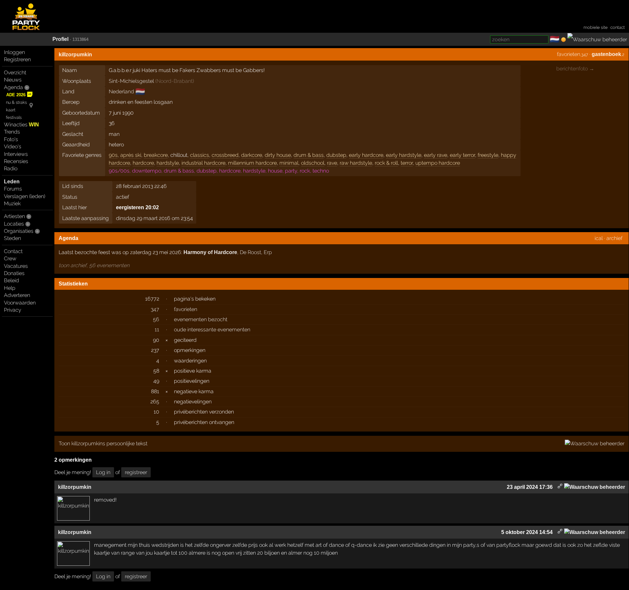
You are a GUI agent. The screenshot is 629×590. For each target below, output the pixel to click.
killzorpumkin (75, 54)
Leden (12, 181)
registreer (136, 472)
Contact (13, 251)
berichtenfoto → (575, 68)
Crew (10, 258)
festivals (14, 117)
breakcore (156, 155)
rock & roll (386, 163)
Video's (12, 146)
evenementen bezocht (200, 319)
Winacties (21, 124)
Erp (268, 252)
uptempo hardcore (437, 163)
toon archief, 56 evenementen (94, 265)
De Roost (250, 252)
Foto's (11, 139)
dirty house (278, 155)
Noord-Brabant (175, 81)
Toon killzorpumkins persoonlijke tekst (103, 443)
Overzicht (15, 72)
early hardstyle (403, 155)
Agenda (13, 87)
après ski (130, 155)
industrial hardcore (203, 163)
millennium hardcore (252, 163)
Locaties (14, 224)
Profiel (60, 39)
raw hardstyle (356, 163)
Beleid (11, 280)
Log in (103, 472)
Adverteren (17, 295)
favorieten (568, 54)
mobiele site (595, 27)
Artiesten (14, 216)
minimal (288, 163)
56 (156, 319)
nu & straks (16, 102)
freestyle (488, 155)
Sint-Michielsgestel (131, 81)
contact (617, 27)
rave (332, 163)
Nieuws (13, 80)
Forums (13, 189)
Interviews (16, 154)
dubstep (336, 155)
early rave (435, 155)
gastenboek (606, 54)
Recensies (16, 161)
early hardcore (366, 155)
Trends (12, 132)
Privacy (12, 310)
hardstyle (168, 163)
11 (157, 329)
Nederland (121, 91)
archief (614, 238)
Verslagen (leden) (24, 196)
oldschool (312, 163)
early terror (462, 155)
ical (599, 238)
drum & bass (309, 155)
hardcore (143, 163)
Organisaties (18, 231)
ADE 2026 (16, 94)
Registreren (17, 59)
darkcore (251, 155)
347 (155, 309)
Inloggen (14, 52)
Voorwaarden (20, 303)
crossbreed (225, 155)
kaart (10, 109)
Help (9, 288)
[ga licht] (563, 39)
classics (199, 155)
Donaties (14, 273)
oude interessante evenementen (212, 329)
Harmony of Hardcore (210, 252)
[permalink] (560, 487)
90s (113, 155)
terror (407, 163)
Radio (10, 168)
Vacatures (16, 266)
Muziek (12, 203)
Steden (12, 238)
